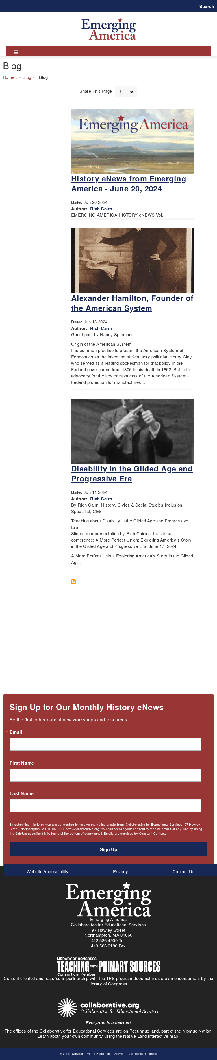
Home (9, 77)
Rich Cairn (101, 208)
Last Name (22, 793)
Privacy (120, 871)
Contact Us (184, 871)
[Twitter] (131, 88)
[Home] (109, 18)
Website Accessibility (47, 871)
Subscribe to (75, 581)
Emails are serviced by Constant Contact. (135, 833)
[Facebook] (120, 88)
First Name (22, 763)
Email (16, 732)
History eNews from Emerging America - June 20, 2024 (128, 183)
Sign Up (108, 849)
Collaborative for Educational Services (99, 1054)
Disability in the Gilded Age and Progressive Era (132, 473)
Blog (27, 77)
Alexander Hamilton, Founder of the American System (132, 303)
